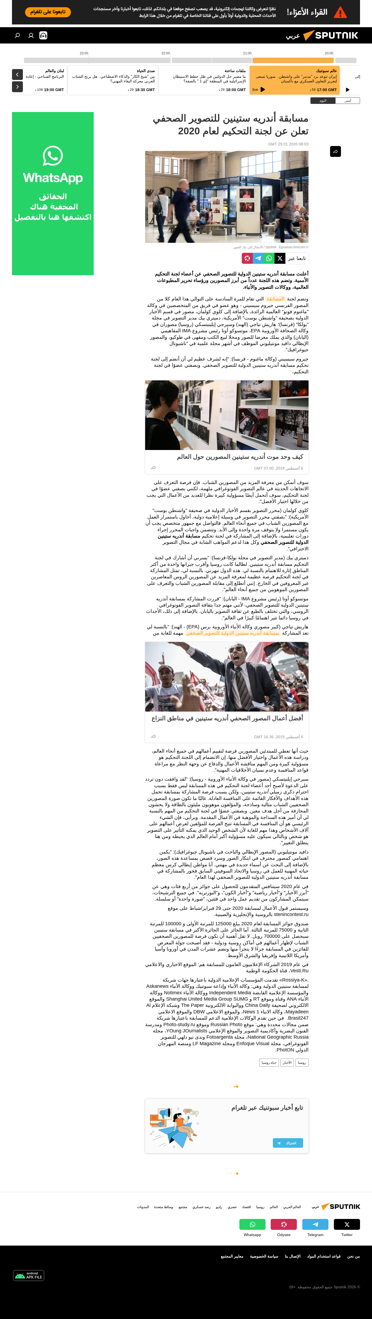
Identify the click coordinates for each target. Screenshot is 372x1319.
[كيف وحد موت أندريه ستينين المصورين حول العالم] (227, 415)
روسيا (302, 1062)
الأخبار (287, 1062)
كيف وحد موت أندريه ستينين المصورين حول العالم (240, 456)
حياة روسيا (269, 1062)
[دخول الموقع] (31, 35)
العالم (274, 1207)
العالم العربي (292, 1207)
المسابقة (275, 299)
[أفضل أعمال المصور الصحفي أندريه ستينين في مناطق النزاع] (227, 677)
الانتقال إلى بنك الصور (248, 247)
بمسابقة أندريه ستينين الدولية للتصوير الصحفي (232, 633)
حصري (232, 1207)
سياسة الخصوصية (264, 1256)
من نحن (353, 1256)
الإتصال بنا (293, 1256)
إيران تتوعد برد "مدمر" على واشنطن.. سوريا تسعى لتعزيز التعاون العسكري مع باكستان (296, 78)
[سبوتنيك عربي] (332, 42)
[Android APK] (28, 1276)
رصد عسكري (202, 1207)
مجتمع (183, 1207)
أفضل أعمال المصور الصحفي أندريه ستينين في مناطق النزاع (227, 718)
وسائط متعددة (163, 1207)
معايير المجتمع (232, 1256)
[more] (153, 467)
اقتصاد (246, 1207)
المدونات (143, 1207)
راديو (219, 1207)
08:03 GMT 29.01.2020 (288, 144)
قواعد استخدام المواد (324, 1256)
